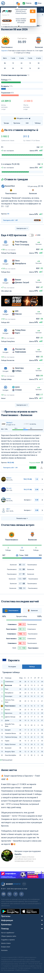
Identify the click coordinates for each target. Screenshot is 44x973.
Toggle (31, 235)
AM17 (8, 509)
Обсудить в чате (21, 118)
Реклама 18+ (6, 15)
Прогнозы (16, 123)
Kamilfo (18, 854)
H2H (27, 123)
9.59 (36, 500)
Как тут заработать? (7, 933)
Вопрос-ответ (5, 947)
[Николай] (3, 424)
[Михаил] (3, 479)
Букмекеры (6, 924)
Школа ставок (6, 943)
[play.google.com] (10, 911)
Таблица (37, 123)
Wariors (8, 478)
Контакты (4, 950)
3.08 (36, 510)
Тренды (6, 123)
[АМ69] (3, 510)
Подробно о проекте (8, 940)
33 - (31, 428)
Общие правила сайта (8, 936)
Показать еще (21, 518)
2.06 (36, 489)
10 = (24, 428)
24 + (16, 428)
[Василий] (3, 500)
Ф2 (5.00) (10, 462)
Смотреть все (21, 228)
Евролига (4, 50)
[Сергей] (3, 489)
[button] (17, 3)
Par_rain (8, 488)
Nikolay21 (9, 422)
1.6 (37, 479)
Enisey (8, 498)
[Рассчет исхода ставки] (42, 462)
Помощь (5, 929)
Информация (7, 920)
